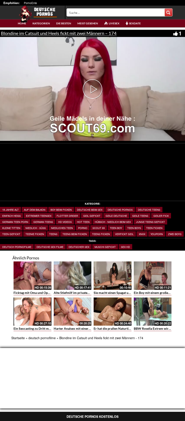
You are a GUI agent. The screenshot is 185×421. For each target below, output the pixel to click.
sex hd (125, 247)
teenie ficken (34, 234)
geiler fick (161, 215)
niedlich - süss (35, 228)
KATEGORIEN (41, 23)
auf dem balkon (34, 209)
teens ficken (101, 234)
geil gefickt (91, 215)
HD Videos (65, 222)
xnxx (142, 234)
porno (82, 228)
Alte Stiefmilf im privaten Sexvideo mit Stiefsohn (88, 293)
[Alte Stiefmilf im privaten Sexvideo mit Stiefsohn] (73, 275)
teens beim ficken (74, 234)
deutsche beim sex (89, 209)
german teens (43, 222)
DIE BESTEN (63, 23)
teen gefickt (11, 234)
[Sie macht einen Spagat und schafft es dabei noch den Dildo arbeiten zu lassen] (113, 275)
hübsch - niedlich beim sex (113, 222)
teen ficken (154, 228)
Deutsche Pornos (120, 209)
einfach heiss (11, 215)
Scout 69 (98, 228)
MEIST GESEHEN (87, 23)
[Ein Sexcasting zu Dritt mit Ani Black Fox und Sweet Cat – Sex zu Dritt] (32, 311)
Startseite (18, 338)
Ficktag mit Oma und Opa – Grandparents (43, 293)
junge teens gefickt (150, 222)
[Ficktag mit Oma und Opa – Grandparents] (32, 275)
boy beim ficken (61, 209)
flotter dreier (67, 215)
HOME (22, 23)
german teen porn (15, 222)
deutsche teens (149, 209)
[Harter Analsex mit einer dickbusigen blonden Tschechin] (73, 311)
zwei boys (174, 234)
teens (53, 234)
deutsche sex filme (50, 247)
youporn (156, 234)
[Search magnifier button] (168, 12)
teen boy (116, 228)
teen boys (134, 228)
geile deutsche (116, 215)
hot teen (83, 222)
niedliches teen (62, 228)
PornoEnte (30, 2)
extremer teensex (38, 215)
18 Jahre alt (10, 209)
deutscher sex (79, 247)
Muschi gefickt (105, 247)
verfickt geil (124, 234)
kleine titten (11, 228)
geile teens (140, 215)
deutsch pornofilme (16, 247)
